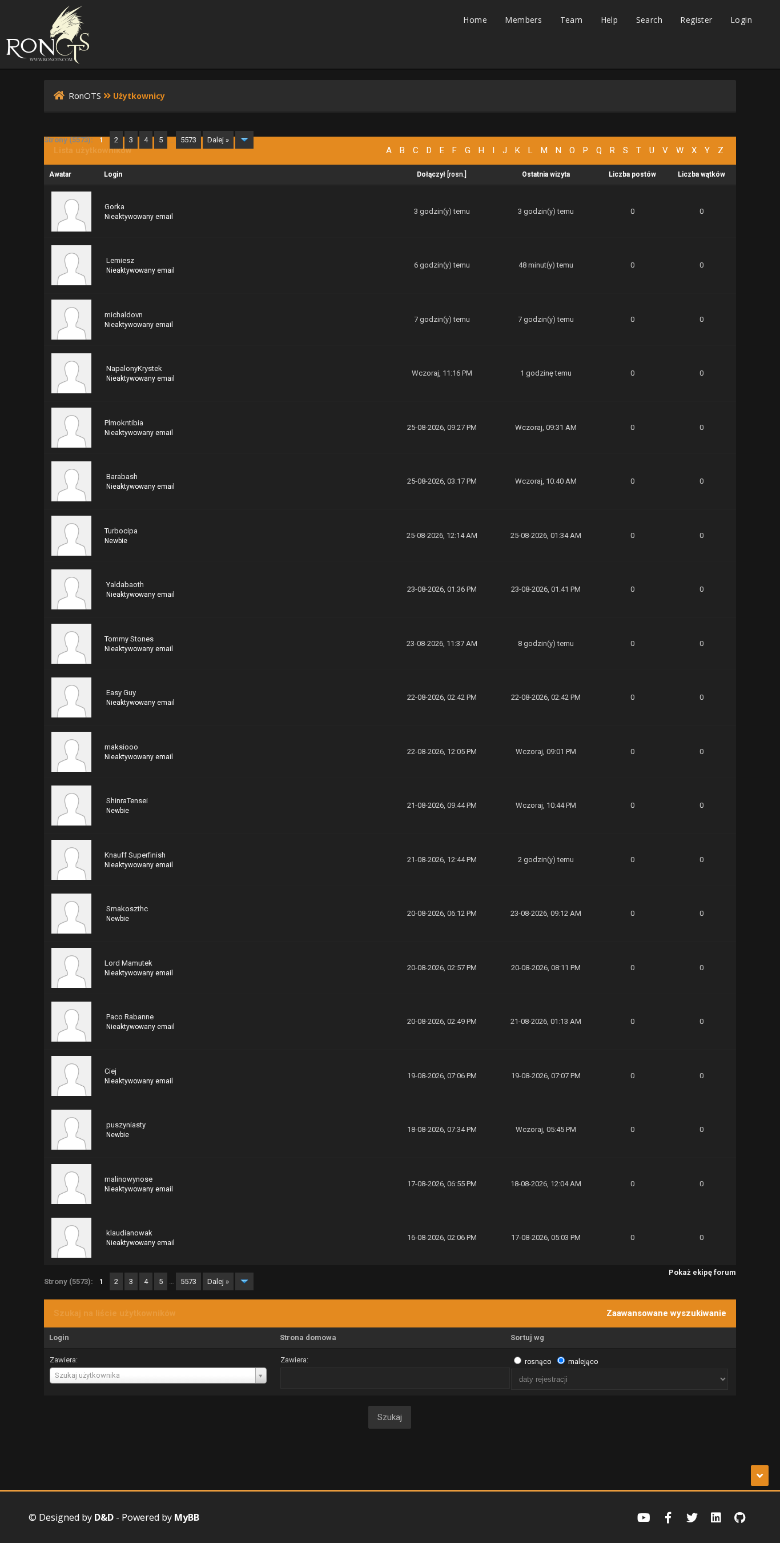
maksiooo (121, 747)
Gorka (114, 206)
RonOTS (85, 95)
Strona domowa (308, 1337)
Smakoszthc (127, 908)
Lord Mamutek (128, 963)
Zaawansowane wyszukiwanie (666, 1313)
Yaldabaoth (125, 584)
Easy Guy (121, 692)
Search (649, 19)
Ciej (110, 1071)
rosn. (457, 174)
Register (696, 19)
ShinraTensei (127, 800)
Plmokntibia (123, 422)
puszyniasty (126, 1125)
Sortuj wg (527, 1337)
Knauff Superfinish (135, 855)
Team (571, 19)
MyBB (186, 1517)
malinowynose (128, 1179)
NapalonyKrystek (134, 368)
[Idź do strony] (244, 140)
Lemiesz (120, 260)
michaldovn (123, 314)
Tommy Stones (129, 639)
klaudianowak (129, 1233)
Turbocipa (121, 531)
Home (475, 19)
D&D (104, 1517)
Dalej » (218, 139)
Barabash (122, 476)
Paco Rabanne (130, 1016)
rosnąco (538, 1362)
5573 (188, 139)
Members (523, 19)
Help (609, 19)
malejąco (583, 1362)
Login (741, 19)
